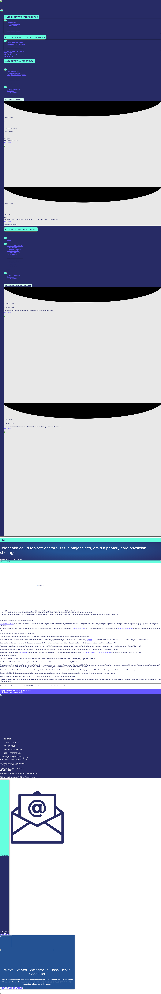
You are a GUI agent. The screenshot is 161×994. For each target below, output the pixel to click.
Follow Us (4, 934)
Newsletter (4, 855)
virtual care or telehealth (125, 628)
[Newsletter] (37, 853)
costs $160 (23, 652)
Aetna (83, 628)
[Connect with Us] (37, 929)
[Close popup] (2, 991)
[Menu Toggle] (1, 10)
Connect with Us (4, 932)
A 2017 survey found (7, 624)
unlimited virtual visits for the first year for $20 (96, 652)
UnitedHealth (76, 628)
